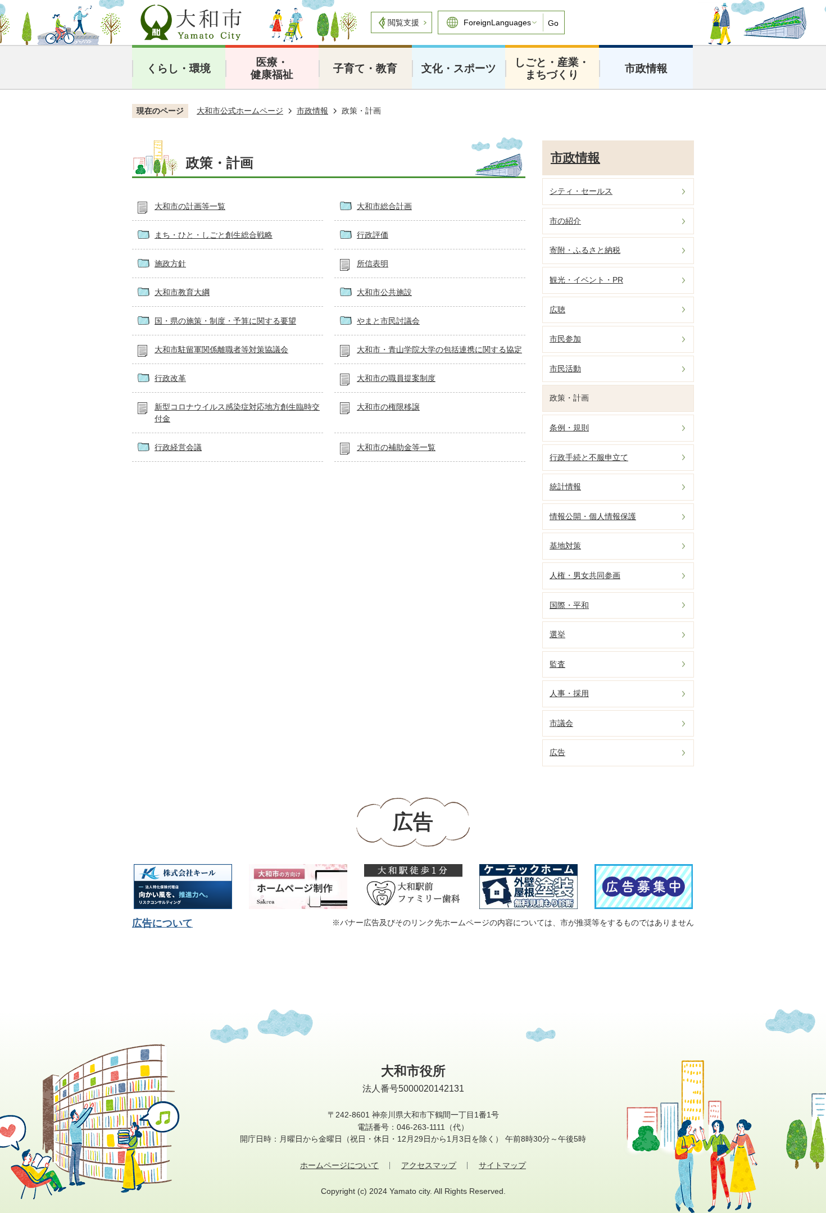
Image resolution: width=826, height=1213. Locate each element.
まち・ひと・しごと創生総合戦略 (214, 234)
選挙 (557, 634)
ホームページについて (339, 1165)
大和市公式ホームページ (240, 110)
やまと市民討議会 (388, 320)
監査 (557, 664)
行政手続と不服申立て (589, 457)
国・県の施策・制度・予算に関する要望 (225, 320)
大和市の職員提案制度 (396, 378)
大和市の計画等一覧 (190, 206)
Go (553, 23)
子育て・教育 (365, 68)
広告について (162, 923)
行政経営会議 (178, 447)
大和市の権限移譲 (388, 406)
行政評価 (372, 234)
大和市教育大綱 (182, 292)
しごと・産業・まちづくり (552, 68)
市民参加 (565, 338)
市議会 (561, 723)
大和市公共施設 (384, 292)
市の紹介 (565, 220)
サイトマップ (502, 1165)
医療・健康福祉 (272, 68)
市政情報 (646, 68)
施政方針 (170, 263)
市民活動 (565, 368)
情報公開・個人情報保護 (593, 516)
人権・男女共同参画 (585, 575)
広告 (557, 752)
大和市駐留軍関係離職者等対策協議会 (221, 349)
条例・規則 (569, 427)
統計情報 (565, 486)
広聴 (557, 309)
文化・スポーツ (458, 68)
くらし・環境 (179, 68)
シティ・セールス (581, 191)
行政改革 (170, 378)
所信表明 (372, 263)
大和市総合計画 (384, 206)
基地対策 (565, 545)
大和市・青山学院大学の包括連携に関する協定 (439, 349)
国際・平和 (569, 605)
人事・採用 (569, 693)
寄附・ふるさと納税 (585, 250)
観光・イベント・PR (586, 279)
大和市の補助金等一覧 (396, 447)
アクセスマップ (428, 1165)
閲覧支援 (403, 22)
